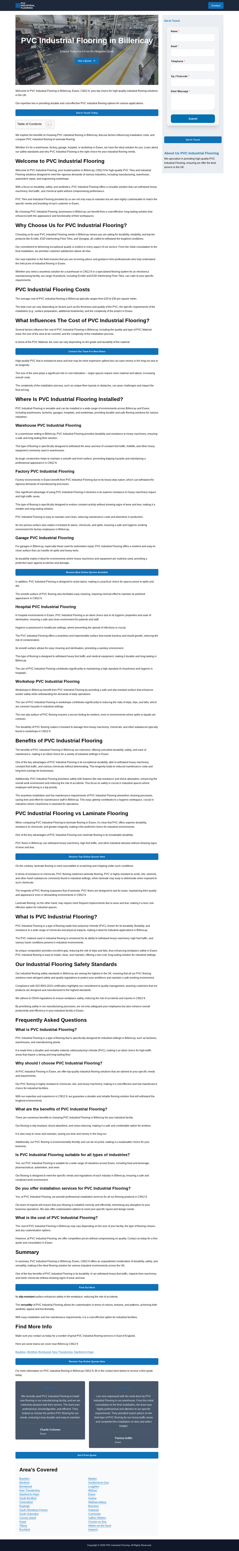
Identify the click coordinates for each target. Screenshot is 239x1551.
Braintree (93, 1506)
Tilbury (23, 1525)
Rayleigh (24, 1506)
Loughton (93, 1486)
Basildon (20, 1352)
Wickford (32, 1352)
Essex (91, 1494)
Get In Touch (193, 140)
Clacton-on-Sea (97, 1521)
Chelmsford (26, 1502)
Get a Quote (84, 60)
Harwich (93, 1529)
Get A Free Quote (87, 1455)
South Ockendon (29, 1514)
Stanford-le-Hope (84, 1352)
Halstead (93, 1510)
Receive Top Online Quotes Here (87, 856)
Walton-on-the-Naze (99, 1525)
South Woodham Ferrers (33, 1510)
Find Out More (87, 1287)
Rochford (24, 1529)
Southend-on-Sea (98, 1482)
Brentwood (44, 1352)
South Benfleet (27, 1498)
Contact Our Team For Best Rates (87, 351)
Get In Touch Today (87, 112)
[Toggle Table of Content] (47, 124)
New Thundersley (62, 1352)
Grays (22, 1521)
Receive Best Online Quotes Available (87, 572)
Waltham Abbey (97, 1502)
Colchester (94, 1514)
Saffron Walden (97, 1517)
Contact (216, 5)
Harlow (92, 1498)
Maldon (92, 1478)
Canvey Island (27, 1517)
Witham (92, 1490)
